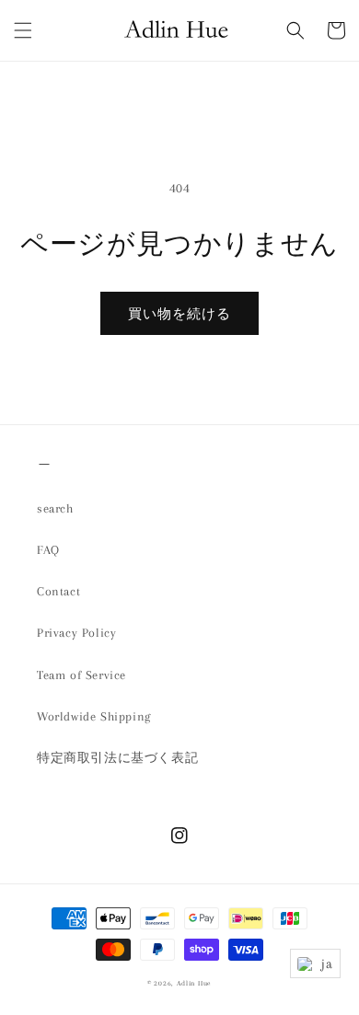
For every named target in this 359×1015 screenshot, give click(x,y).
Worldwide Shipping (94, 716)
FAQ (48, 550)
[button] (23, 30)
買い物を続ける (179, 313)
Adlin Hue (194, 983)
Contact (58, 591)
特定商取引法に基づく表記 (117, 758)
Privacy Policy (76, 633)
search (55, 508)
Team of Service (81, 675)
